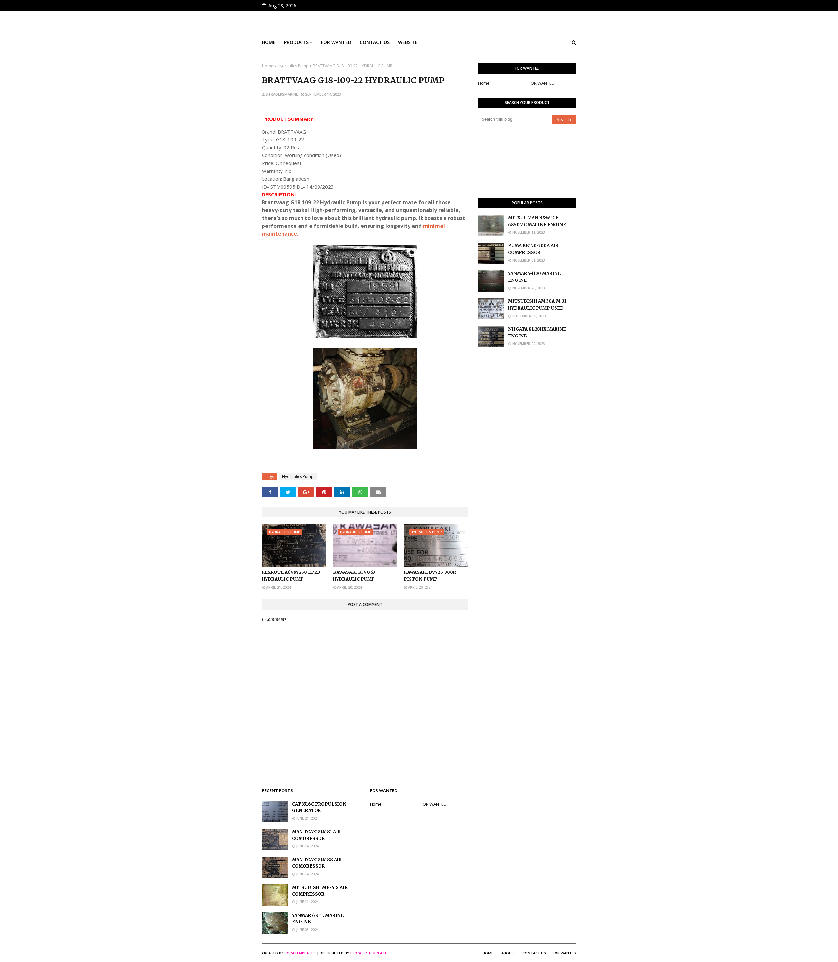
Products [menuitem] (296, 42)
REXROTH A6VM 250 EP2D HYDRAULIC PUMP (291, 576)
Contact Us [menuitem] (375, 42)
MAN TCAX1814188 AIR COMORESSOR (317, 863)
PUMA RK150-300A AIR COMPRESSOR (533, 249)
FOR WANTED (542, 83)
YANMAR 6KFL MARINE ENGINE (318, 919)
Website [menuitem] (408, 42)
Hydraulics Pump (293, 66)
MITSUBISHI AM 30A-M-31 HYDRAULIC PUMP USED (537, 305)
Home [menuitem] (269, 42)
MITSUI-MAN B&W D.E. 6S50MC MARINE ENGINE (537, 221)
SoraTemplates (300, 953)
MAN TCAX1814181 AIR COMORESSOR (316, 835)
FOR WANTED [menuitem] (336, 42)
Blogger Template (368, 953)
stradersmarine (282, 94)
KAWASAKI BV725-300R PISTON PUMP (430, 576)
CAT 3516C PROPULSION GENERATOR (319, 807)
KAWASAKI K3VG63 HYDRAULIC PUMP (354, 576)
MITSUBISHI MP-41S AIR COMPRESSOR (320, 891)
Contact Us (534, 953)
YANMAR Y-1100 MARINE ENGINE (534, 277)
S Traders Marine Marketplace (419, 22)
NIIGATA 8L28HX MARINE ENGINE (537, 332)
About (507, 953)
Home (267, 66)
